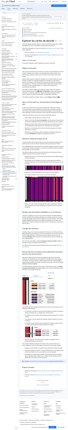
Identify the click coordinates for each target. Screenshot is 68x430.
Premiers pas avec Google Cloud (48, 406)
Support (33, 406)
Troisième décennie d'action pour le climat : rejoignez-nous (32, 424)
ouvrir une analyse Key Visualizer (41, 52)
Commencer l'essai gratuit (59, 5)
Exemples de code (47, 409)
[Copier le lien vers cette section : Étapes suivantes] (35, 367)
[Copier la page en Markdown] (60, 41)
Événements (58, 405)
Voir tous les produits (23, 405)
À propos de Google (23, 420)
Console (45, 1)
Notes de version (35, 409)
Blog (57, 403)
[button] (8, 42)
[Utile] (61, 23)
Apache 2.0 (40, 391)
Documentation (29, 23)
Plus (19, 1)
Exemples (22, 8)
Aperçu (3, 8)
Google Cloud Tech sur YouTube (60, 414)
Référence (15, 8)
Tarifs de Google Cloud (24, 407)
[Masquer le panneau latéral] (16, 427)
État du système (35, 411)
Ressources (29, 8)
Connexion (64, 1)
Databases (36, 23)
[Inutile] (63, 23)
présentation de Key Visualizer (53, 48)
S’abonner (52, 427)
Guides (9, 8)
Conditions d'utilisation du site (46, 420)
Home (23, 23)
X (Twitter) (58, 407)
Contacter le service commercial (23, 413)
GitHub (45, 403)
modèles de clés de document (45, 55)
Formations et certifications (47, 415)
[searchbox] (9, 13)
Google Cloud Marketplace (23, 410)
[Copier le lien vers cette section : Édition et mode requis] (37, 60)
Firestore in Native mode (11, 5)
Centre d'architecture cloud (48, 412)
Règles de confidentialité (34, 420)
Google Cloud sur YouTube (59, 411)
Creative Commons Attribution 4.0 (54, 390)
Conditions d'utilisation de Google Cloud (28, 422)
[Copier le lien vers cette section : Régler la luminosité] (37, 68)
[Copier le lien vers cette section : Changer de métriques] (40, 229)
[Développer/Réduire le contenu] (30, 28)
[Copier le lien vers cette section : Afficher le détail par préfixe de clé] (48, 139)
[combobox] (33, 1)
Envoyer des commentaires (56, 28)
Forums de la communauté (34, 404)
